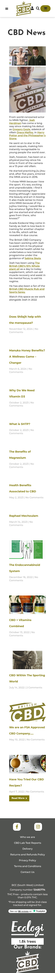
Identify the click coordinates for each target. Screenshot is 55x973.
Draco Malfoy (25, 132)
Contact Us (27, 872)
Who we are (27, 837)
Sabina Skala (33, 258)
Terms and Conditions (27, 866)
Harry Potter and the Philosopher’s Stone (27, 135)
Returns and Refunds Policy (27, 854)
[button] (6, 8)
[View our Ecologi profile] (27, 932)
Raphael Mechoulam (23, 516)
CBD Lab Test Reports (27, 842)
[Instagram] (38, 827)
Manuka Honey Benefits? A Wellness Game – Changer (27, 356)
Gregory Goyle (21, 129)
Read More (18, 798)
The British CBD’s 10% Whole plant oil (24, 265)
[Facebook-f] (17, 827)
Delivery (27, 848)
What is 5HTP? (19, 424)
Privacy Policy (27, 860)
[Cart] (45, 8)
